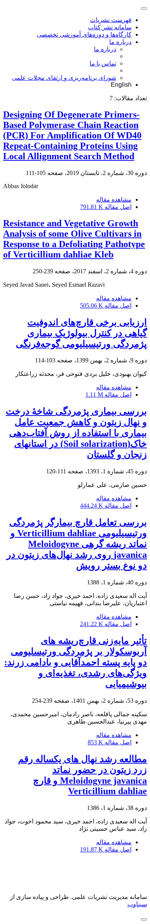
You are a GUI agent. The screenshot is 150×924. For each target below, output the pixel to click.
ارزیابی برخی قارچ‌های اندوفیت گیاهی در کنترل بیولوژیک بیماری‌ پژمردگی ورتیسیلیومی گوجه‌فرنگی (81, 333)
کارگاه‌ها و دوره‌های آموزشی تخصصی (84, 34)
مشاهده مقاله (114, 199)
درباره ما (120, 42)
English (121, 84)
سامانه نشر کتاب (110, 27)
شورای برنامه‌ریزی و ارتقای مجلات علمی (64, 77)
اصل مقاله (106, 207)
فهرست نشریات (111, 20)
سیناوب (137, 904)
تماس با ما (103, 63)
